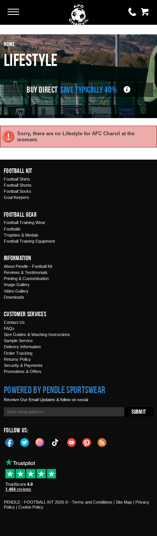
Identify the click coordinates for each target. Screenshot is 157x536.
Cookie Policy (30, 507)
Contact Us (14, 322)
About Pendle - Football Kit (28, 266)
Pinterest (87, 442)
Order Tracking (18, 353)
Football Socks (17, 191)
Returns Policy (17, 359)
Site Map (124, 502)
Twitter (24, 442)
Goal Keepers (16, 197)
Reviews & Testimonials (26, 272)
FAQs (9, 328)
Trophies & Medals (21, 235)
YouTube (71, 442)
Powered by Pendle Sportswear (54, 390)
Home (9, 44)
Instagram (40, 442)
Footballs (12, 229)
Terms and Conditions (92, 502)
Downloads (14, 297)
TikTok (56, 442)
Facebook (9, 442)
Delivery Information (22, 346)
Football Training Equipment (29, 241)
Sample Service (18, 340)
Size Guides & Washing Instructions (37, 334)
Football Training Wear (24, 222)
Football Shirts (17, 179)
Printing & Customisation (26, 278)
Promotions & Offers (23, 371)
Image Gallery (17, 284)
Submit (138, 411)
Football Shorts (18, 185)
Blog (102, 442)
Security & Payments (23, 365)
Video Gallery (16, 291)
